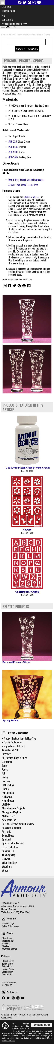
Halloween (7, 797)
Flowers (27, 529)
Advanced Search (9, 949)
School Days (8, 835)
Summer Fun (8, 851)
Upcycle (6, 859)
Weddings (7, 866)
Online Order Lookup (10, 926)
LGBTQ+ (6, 804)
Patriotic (6, 831)
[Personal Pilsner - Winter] (27, 636)
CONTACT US (7, 19)
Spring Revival (10, 720)
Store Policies (8, 961)
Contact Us (7, 974)
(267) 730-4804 (22, 912)
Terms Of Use (7, 963)
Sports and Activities (12, 843)
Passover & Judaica (11, 828)
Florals (5, 789)
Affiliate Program (9, 982)
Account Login (8, 923)
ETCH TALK (6, 6)
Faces (5, 769)
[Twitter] (24, 2)
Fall (3, 773)
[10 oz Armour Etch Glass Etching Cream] (27, 439)
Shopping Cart (8, 940)
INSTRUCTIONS (8, 11)
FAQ (3, 15)
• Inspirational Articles (13, 746)
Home (3, 35)
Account (3, 918)
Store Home (7, 938)
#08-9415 (13, 157)
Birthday (6, 754)
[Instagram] (34, 2)
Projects (11, 35)
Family (5, 777)
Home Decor (8, 800)
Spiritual (6, 839)
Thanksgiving (8, 855)
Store (3, 933)
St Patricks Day (10, 847)
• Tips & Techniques (12, 742)
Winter (5, 870)
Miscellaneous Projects (13, 808)
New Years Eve (9, 820)
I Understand (41, 1025)
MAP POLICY (7, 985)
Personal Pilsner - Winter (16, 662)
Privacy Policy (8, 969)
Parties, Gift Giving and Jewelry (18, 824)
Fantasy (6, 781)
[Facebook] (19, 2)
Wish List (5, 943)
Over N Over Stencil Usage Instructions (26, 179)
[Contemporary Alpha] (27, 563)
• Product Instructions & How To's (19, 738)
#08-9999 (13, 152)
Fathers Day (8, 785)
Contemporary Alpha (27, 591)
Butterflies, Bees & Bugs (14, 758)
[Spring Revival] (27, 694)
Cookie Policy (7, 971)
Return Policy (7, 966)
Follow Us (3, 992)
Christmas (7, 762)
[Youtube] (39, 2)
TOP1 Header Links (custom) (2, 2)
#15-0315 (12, 141)
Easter (5, 765)
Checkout (6, 946)
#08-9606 (13, 147)
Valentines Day (9, 863)
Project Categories (3, 732)
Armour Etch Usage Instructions (23, 185)
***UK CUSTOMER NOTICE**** (14, 24)
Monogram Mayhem (11, 812)
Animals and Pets (10, 750)
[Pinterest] (29, 2)
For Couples (8, 793)
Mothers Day (8, 816)
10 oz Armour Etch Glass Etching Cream (27, 467)
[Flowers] (27, 501)
